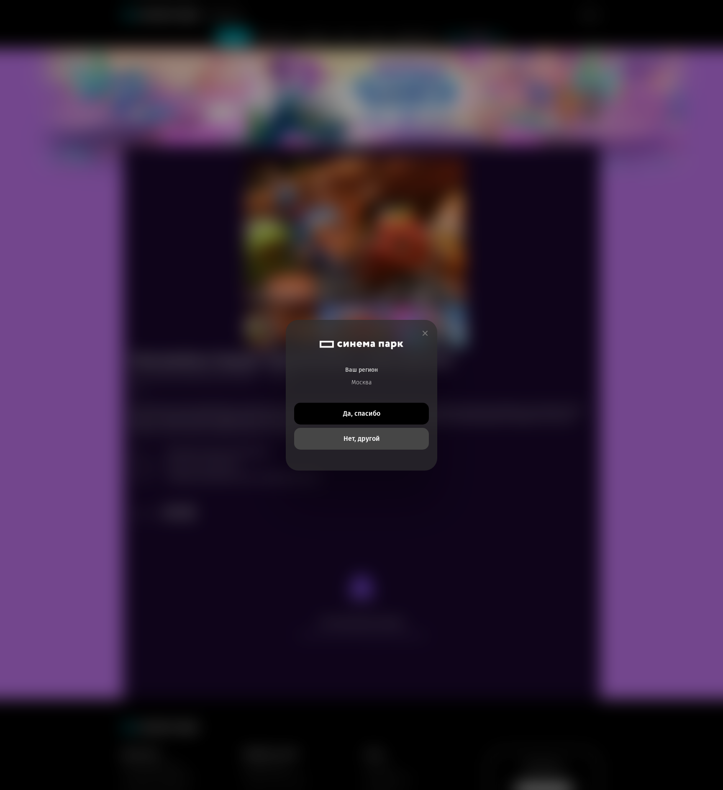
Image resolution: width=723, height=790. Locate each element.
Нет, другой (362, 439)
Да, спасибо (361, 413)
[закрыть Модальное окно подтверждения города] (425, 333)
